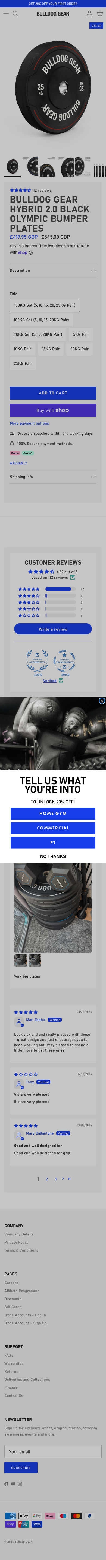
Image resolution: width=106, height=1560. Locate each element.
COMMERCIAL (53, 828)
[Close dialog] (102, 701)
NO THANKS (53, 856)
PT (53, 842)
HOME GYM (53, 813)
